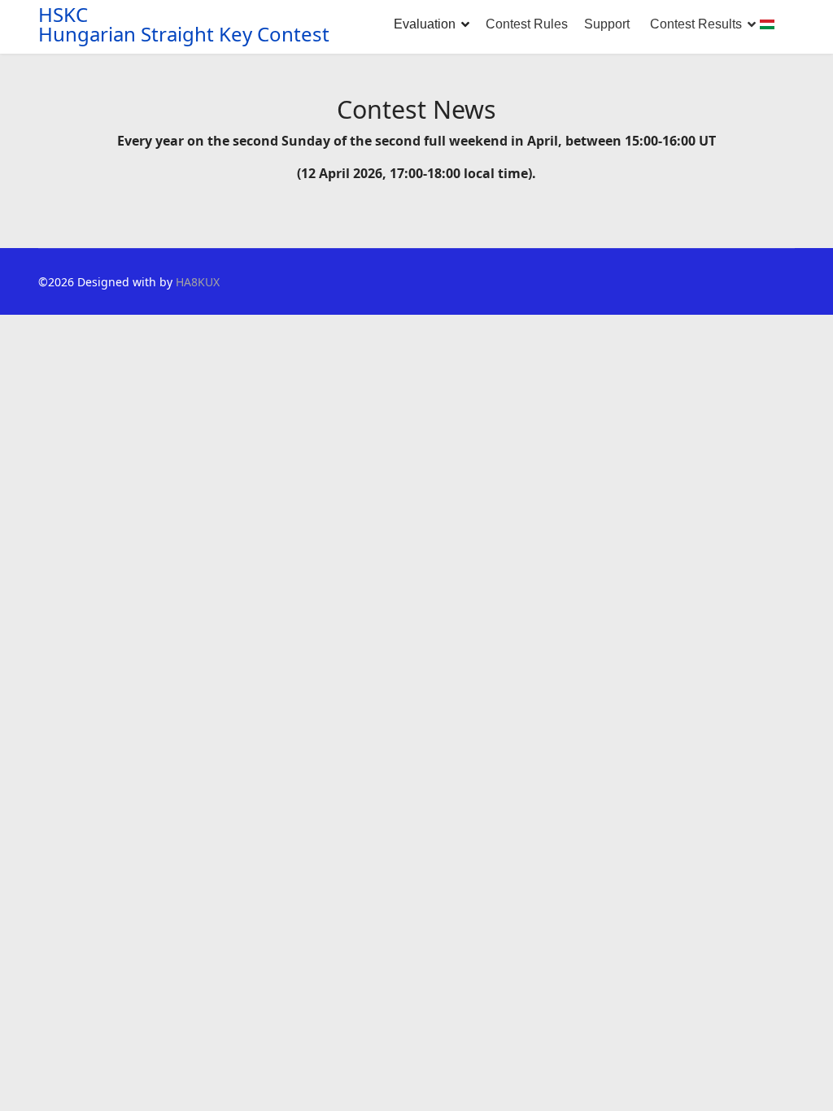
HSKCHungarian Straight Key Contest (183, 24)
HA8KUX (198, 282)
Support (607, 24)
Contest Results (696, 24)
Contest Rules (527, 24)
